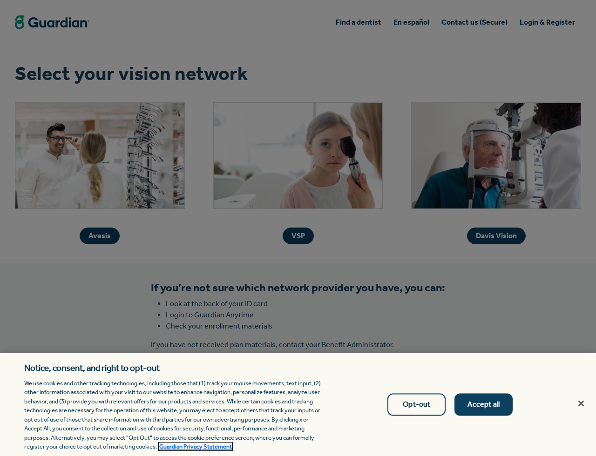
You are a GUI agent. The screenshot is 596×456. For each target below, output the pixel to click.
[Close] (581, 403)
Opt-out (416, 404)
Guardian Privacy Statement (195, 446)
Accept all (483, 404)
